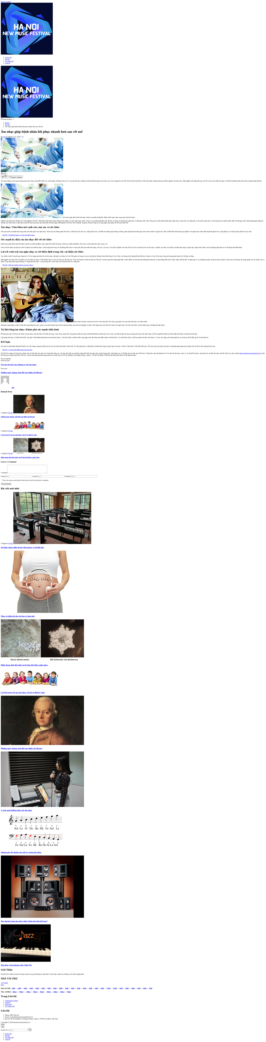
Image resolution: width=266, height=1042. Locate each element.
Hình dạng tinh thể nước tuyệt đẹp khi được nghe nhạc (20, 457)
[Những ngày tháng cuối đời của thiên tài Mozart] (28, 413)
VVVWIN (4, 983)
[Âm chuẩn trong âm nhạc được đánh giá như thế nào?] (42, 917)
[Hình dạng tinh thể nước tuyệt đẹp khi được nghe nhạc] (28, 453)
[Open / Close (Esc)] (4, 176)
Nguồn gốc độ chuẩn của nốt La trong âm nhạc (21, 852)
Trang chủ (8, 1004)
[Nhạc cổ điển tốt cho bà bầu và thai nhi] (39, 612)
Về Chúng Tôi (10, 1006)
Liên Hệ (7, 1002)
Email (35, 476)
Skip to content (6, 2)
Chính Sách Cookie (11, 1001)
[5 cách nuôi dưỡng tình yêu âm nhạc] (42, 806)
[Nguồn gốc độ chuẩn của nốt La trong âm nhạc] (34, 848)
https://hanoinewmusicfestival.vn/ (250, 353)
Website (67, 476)
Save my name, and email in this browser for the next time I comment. (26, 480)
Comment (4, 473)
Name (3, 476)
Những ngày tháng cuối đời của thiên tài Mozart (21, 372)
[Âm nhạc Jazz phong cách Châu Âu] (26, 961)
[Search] (30, 1029)
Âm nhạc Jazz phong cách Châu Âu (16, 965)
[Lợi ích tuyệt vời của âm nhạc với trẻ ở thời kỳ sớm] (28, 431)
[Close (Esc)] (3, 1026)
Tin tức (10, 413)
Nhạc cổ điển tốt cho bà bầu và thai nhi (17, 616)
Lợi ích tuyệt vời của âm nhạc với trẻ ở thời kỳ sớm (19, 435)
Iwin (2, 985)
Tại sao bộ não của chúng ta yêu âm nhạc (18, 365)
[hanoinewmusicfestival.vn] (27, 54)
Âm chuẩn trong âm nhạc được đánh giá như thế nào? (24, 921)
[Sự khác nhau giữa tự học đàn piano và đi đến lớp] (52, 543)
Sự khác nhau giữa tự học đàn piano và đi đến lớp (22, 547)
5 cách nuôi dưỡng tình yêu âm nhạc (16, 810)
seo (13, 387)
